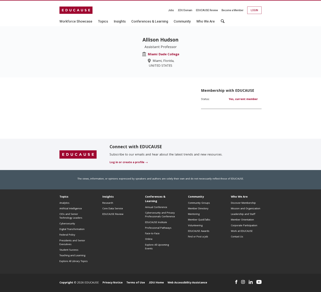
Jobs (171, 10)
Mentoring (194, 214)
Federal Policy (67, 235)
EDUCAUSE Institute (156, 222)
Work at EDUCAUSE (242, 231)
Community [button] (182, 21)
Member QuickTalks (199, 220)
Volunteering (195, 226)
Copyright (66, 282)
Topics (63, 197)
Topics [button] (103, 21)
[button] (222, 22)
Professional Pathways (158, 228)
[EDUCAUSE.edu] (76, 10)
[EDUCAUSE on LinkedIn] (251, 282)
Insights (108, 197)
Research (107, 203)
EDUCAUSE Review (207, 10)
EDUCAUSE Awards (198, 231)
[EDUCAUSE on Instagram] (243, 282)
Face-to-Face (152, 234)
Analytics (64, 203)
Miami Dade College (163, 54)
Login (254, 10)
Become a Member (233, 10)
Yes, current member (243, 99)
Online (149, 239)
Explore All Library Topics (73, 261)
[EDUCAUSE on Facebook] (236, 282)
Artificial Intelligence (70, 209)
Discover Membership (243, 203)
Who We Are (239, 197)
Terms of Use (135, 282)
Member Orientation (242, 220)
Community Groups (199, 203)
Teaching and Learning (72, 256)
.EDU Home (156, 282)
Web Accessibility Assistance (187, 282)
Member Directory (198, 209)
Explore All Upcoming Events (157, 247)
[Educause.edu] (78, 154)
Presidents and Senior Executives (72, 243)
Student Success (68, 250)
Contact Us (237, 237)
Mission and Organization (245, 209)
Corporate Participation (244, 226)
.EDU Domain (185, 10)
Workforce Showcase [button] (75, 21)
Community (196, 197)
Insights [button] (120, 21)
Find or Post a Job (198, 237)
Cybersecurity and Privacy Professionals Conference (160, 215)
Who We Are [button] (205, 21)
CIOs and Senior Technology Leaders (70, 216)
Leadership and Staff (243, 214)
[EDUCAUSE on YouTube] (259, 282)
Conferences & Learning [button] (149, 21)
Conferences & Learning (155, 199)
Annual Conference (156, 207)
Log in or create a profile (127, 162)
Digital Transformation (72, 229)
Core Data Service (112, 209)
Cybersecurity (67, 224)
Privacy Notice (113, 282)
